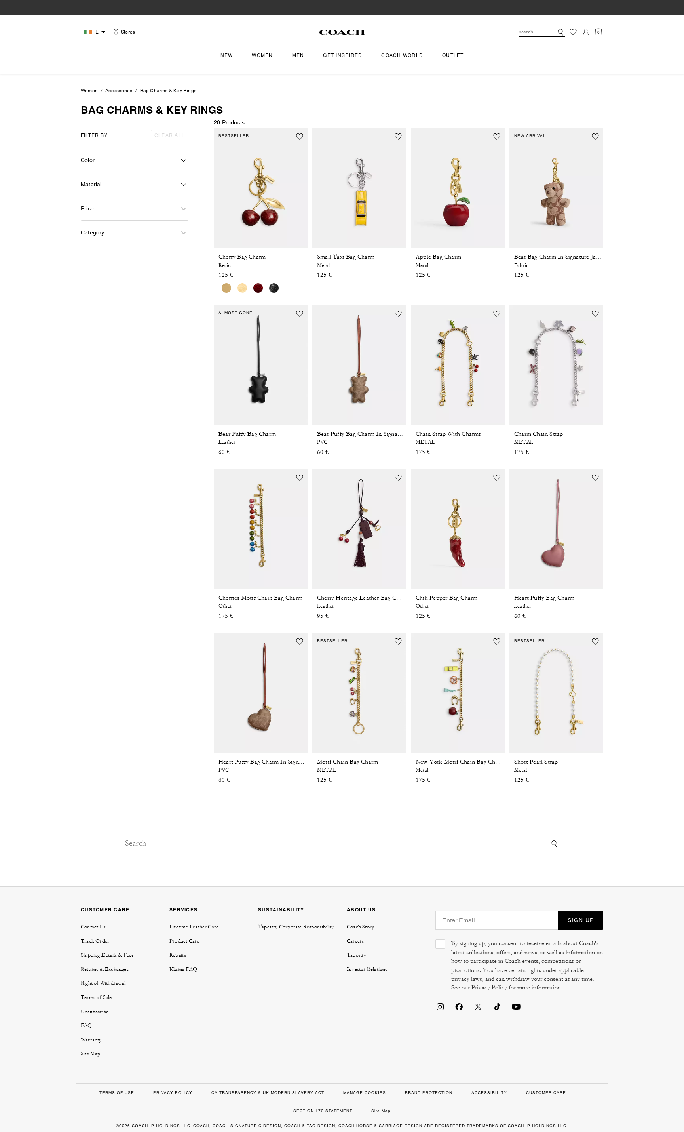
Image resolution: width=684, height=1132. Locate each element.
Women (89, 90)
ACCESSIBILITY (489, 1092)
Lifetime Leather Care (193, 927)
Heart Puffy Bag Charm (544, 598)
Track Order (95, 941)
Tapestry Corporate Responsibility (296, 927)
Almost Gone (235, 312)
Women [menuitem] (262, 55)
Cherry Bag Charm (242, 257)
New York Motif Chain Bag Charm (460, 762)
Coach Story (360, 927)
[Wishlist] (573, 32)
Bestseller (233, 135)
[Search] (560, 32)
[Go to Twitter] (478, 1006)
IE (96, 32)
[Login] (586, 32)
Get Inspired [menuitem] (342, 55)
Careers (355, 941)
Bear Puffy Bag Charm (247, 434)
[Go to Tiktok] (497, 1006)
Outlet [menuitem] (453, 55)
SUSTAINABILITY (281, 910)
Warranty (91, 1040)
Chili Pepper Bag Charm (446, 598)
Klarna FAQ (183, 969)
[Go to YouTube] (516, 1006)
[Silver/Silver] (274, 288)
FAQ (86, 1025)
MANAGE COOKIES (364, 1092)
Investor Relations (367, 969)
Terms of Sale (96, 997)
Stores (128, 32)
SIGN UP (581, 920)
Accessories (118, 90)
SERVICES (183, 910)
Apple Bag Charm (438, 257)
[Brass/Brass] (226, 288)
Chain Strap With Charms (448, 434)
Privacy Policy (489, 987)
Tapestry (357, 955)
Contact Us (93, 927)
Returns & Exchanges (105, 969)
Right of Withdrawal (103, 983)
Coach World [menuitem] (402, 55)
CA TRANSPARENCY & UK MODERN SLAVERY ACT (267, 1092)
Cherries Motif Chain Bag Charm (260, 598)
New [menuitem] (226, 55)
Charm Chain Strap (538, 434)
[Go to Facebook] (459, 1006)
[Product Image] (261, 188)
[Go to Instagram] (440, 1006)
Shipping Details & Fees (107, 955)
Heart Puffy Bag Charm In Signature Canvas (275, 762)
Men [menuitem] (298, 55)
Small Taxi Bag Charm (345, 257)
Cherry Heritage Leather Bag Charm (363, 598)
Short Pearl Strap (536, 762)
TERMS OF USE (116, 1092)
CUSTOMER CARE (105, 910)
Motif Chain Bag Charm (347, 762)
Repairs (177, 955)
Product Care (184, 941)
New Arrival (530, 135)
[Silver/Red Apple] (258, 288)
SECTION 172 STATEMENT (322, 1110)
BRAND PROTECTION (428, 1092)
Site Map (91, 1053)
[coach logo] (342, 32)
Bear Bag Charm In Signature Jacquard (563, 257)
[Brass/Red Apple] (242, 288)
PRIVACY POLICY (172, 1092)
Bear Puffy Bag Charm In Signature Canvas (372, 434)
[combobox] (542, 32)
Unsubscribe (94, 1011)
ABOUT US (361, 910)
